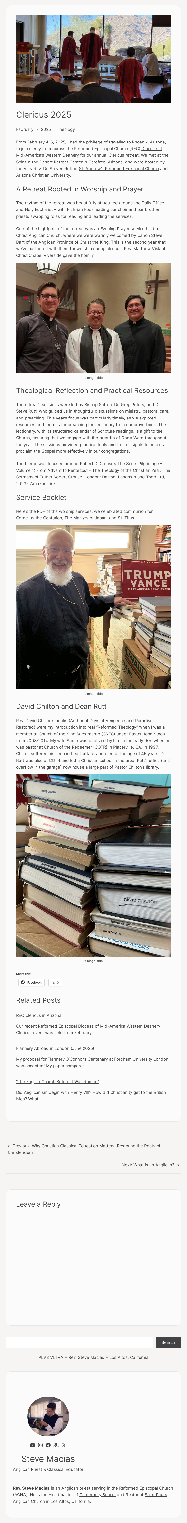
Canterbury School (97, 1494)
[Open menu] (171, 1388)
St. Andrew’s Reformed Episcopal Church (119, 168)
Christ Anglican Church (38, 235)
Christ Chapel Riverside (39, 255)
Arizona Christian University (43, 175)
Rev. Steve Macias (86, 1357)
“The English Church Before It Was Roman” (57, 1081)
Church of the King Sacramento (69, 733)
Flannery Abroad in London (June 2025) (55, 1048)
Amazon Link (43, 483)
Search (168, 1342)
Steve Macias (48, 1459)
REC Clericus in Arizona (39, 1015)
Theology (66, 129)
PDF (41, 511)
